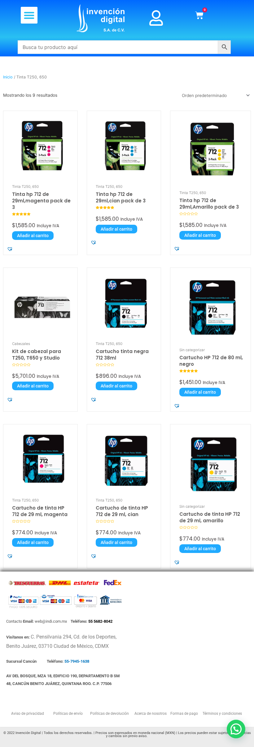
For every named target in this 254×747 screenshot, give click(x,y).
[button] (29, 15)
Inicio (8, 77)
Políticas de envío (67, 713)
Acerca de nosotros (151, 713)
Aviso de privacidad (27, 713)
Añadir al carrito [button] (33, 235)
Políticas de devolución (109, 713)
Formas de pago (184, 713)
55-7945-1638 (76, 661)
